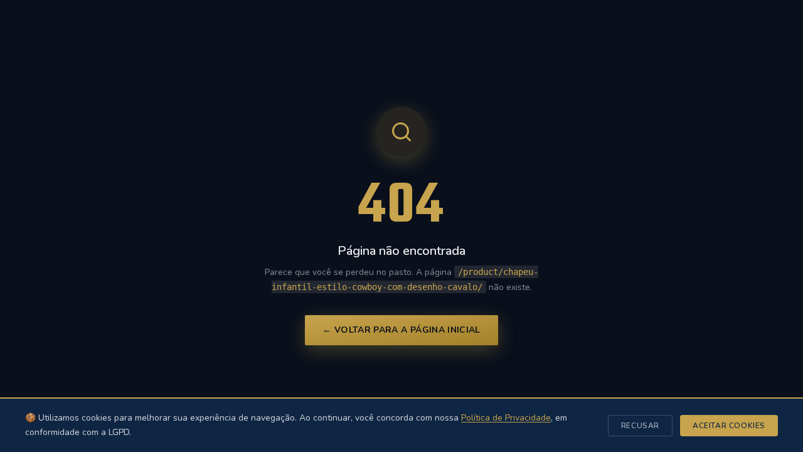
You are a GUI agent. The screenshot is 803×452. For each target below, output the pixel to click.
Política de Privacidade (506, 418)
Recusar (640, 425)
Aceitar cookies (729, 425)
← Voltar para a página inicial (401, 330)
